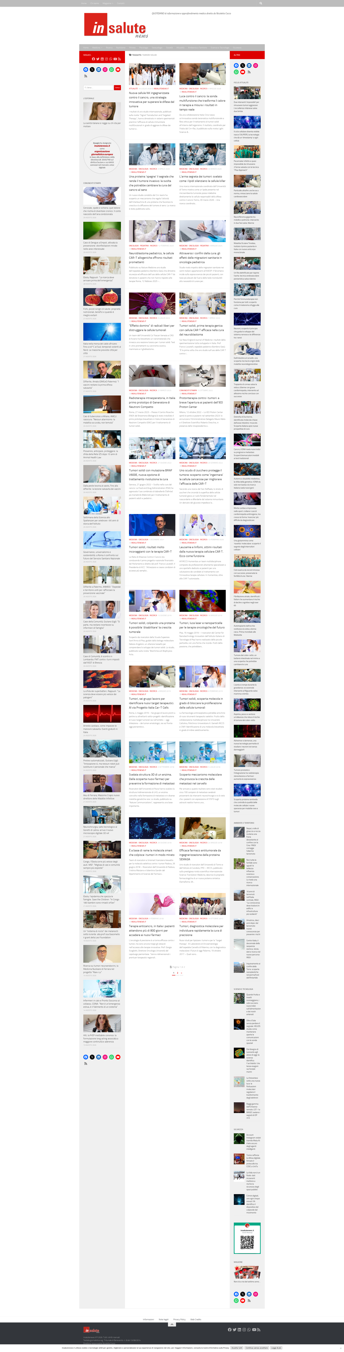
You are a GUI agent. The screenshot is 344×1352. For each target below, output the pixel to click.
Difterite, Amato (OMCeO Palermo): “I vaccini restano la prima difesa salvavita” (101, 384)
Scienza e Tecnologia (220, 47)
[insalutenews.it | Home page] (116, 25)
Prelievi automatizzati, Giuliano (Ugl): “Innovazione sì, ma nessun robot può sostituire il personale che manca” (101, 763)
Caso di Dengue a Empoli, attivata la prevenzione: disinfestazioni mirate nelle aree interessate (100, 245)
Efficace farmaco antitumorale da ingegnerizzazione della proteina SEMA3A (200, 855)
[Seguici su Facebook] (93, 59)
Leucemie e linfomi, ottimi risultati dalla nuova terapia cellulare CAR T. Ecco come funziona (201, 551)
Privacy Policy (179, 1319)
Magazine (107, 3)
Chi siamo (94, 3)
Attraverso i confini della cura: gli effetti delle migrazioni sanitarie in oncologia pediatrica (200, 258)
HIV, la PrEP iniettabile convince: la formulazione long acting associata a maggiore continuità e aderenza (100, 1038)
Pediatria (144, 246)
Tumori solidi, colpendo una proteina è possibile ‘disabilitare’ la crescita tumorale (152, 627)
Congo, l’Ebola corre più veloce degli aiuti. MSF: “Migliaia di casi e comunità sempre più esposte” (101, 864)
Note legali (164, 1319)
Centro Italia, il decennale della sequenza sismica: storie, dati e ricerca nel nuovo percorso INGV (253, 949)
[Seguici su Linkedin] (102, 59)
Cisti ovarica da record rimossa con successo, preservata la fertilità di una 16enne (247, 573)
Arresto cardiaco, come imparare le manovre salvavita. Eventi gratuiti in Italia (100, 728)
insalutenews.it (161, 89)
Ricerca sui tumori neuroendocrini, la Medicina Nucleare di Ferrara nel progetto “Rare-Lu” (100, 968)
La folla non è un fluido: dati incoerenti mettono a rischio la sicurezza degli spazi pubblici (253, 1181)
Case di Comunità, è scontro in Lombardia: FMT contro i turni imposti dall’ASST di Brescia (101, 659)
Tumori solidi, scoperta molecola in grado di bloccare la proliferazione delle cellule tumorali (201, 703)
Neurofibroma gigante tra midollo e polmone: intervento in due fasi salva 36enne (246, 220)
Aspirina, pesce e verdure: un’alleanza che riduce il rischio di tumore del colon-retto (247, 717)
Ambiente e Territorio (197, 47)
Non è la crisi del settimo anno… (247, 1281)
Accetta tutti (237, 1348)
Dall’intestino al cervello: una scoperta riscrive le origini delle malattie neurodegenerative (247, 361)
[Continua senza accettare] (340, 1348)
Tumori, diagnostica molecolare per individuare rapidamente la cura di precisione (201, 930)
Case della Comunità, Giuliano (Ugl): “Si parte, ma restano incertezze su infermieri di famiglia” (101, 624)
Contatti (120, 3)
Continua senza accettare (257, 1348)
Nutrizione (120, 47)
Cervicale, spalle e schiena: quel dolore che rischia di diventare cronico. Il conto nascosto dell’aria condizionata (102, 210)
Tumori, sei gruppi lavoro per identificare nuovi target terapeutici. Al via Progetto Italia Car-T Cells (151, 703)
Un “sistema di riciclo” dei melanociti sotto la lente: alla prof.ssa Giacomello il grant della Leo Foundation (101, 934)
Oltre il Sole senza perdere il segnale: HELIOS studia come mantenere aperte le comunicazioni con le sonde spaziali (253, 1031)
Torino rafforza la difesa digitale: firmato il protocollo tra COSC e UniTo (253, 1161)
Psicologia (143, 47)
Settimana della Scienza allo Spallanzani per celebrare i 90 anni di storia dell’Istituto (101, 520)
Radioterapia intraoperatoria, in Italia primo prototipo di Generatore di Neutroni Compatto (152, 402)
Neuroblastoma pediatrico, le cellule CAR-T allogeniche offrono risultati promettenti (151, 258)
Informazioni (148, 1319)
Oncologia (194, 89)
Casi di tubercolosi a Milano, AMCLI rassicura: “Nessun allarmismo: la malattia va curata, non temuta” (100, 419)
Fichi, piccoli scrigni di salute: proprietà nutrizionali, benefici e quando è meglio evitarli (101, 312)
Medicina (96, 47)
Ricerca (109, 47)
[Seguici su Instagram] (106, 59)
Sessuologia (157, 47)
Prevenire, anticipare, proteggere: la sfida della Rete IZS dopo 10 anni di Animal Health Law (100, 454)
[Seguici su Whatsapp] (110, 59)
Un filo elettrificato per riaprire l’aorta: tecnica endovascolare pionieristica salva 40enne (246, 276)
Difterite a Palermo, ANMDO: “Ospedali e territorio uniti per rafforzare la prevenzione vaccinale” (102, 589)
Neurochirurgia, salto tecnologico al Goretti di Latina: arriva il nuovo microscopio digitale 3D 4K (100, 829)
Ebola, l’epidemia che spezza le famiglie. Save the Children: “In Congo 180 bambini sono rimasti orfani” (101, 899)
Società (169, 47)
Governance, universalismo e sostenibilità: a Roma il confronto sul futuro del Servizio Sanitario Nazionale (101, 555)
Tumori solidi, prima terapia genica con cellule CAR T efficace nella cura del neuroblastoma (201, 330)
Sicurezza (237, 47)
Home (84, 3)
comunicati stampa (188, 390)
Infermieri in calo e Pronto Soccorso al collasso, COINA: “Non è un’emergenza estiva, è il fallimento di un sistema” (101, 1003)
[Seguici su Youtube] (115, 59)
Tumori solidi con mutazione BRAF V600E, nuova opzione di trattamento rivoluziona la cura (150, 475)
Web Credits (195, 1319)
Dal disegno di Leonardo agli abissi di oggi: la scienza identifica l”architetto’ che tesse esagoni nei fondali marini (253, 1060)
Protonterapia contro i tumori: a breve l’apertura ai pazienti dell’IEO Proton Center (201, 402)
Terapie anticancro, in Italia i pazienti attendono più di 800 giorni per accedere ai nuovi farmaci (152, 930)
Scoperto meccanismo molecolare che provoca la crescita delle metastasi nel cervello (200, 779)
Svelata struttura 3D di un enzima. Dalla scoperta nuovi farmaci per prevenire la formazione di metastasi (152, 779)
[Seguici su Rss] (119, 59)
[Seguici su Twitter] (97, 59)
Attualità (180, 47)
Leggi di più (276, 1348)
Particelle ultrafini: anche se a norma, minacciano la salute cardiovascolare (246, 193)
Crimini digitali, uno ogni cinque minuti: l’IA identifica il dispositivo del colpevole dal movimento (253, 1204)
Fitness (132, 47)
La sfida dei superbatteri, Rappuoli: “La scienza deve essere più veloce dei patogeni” (101, 694)
